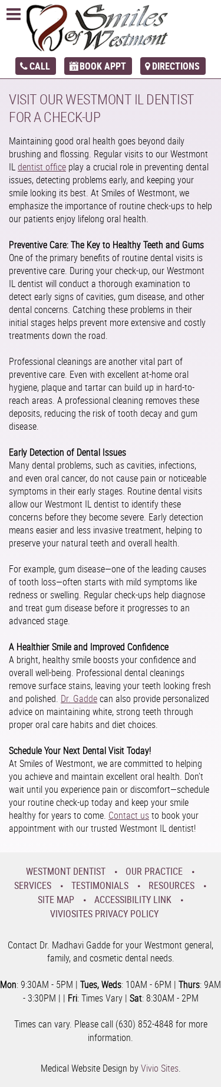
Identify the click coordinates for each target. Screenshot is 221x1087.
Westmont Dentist (65, 871)
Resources (171, 885)
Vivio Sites (160, 1068)
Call (39, 66)
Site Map (56, 899)
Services (32, 885)
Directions (176, 66)
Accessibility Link (132, 899)
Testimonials (99, 885)
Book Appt (103, 66)
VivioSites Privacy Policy (104, 913)
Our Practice (154, 871)
